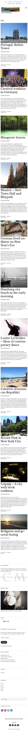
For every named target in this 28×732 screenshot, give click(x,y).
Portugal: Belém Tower (5, 655)
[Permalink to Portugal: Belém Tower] (14, 33)
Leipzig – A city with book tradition (11, 487)
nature (5, 159)
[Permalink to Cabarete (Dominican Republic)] (14, 377)
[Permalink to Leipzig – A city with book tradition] (14, 472)
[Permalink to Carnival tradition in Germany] (14, 78)
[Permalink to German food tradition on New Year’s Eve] (14, 229)
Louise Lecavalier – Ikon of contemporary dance (13, 341)
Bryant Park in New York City (11, 439)
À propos (10, 1)
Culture (2, 65)
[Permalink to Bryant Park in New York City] (14, 426)
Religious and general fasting (13, 532)
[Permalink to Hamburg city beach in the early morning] (14, 277)
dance (5, 363)
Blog (6, 1)
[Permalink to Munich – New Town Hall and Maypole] (14, 175)
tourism (5, 65)
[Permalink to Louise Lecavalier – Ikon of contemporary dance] (14, 327)
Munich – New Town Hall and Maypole (11, 193)
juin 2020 (2, 672)
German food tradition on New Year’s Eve (13, 242)
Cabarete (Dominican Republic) (14, 390)
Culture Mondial (6, 12)
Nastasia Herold (5, 51)
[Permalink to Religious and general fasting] (14, 521)
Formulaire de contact (18, 1)
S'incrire (4, 642)
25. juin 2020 (3, 64)
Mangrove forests (13, 137)
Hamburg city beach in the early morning (13, 293)
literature (5, 315)
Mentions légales (11, 3)
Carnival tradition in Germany (13, 90)
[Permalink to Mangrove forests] (14, 126)
